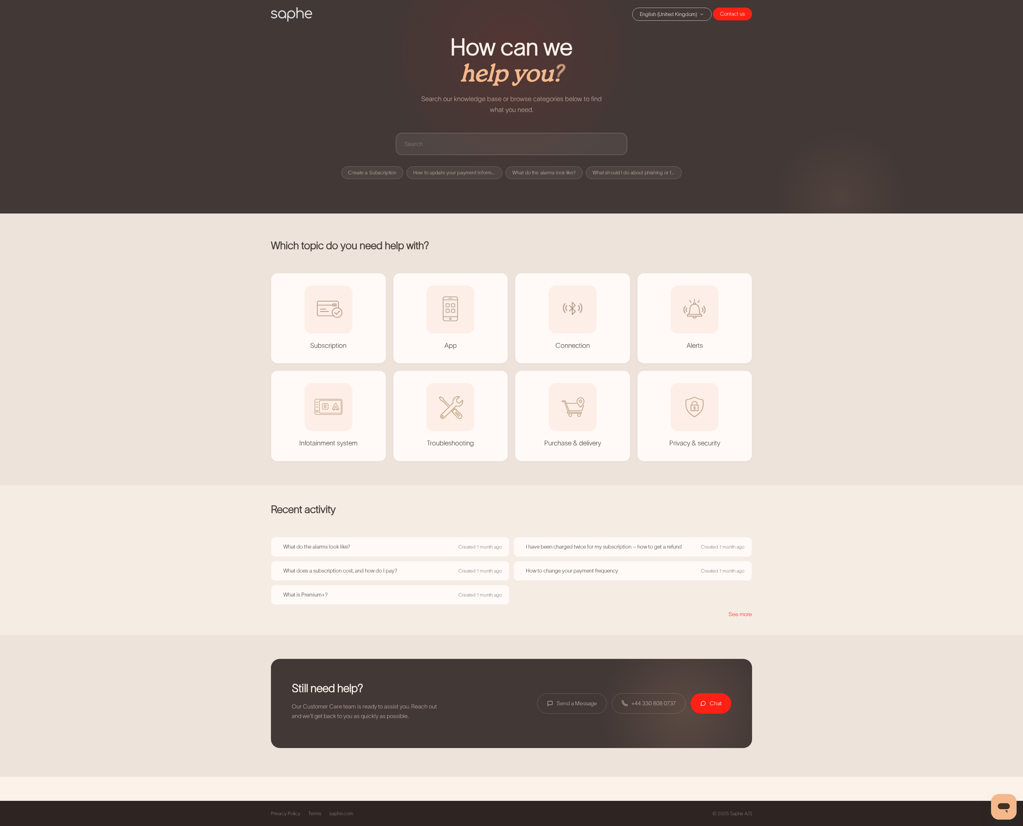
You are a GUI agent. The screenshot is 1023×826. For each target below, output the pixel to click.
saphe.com (341, 813)
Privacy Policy (285, 813)
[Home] (291, 14)
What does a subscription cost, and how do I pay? (340, 571)
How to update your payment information (457, 173)
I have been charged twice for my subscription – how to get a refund (604, 547)
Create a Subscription (372, 173)
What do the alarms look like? (544, 173)
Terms (314, 813)
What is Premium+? (305, 595)
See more (740, 614)
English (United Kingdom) (668, 14)
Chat (732, 14)
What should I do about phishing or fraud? (637, 173)
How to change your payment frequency (572, 571)
